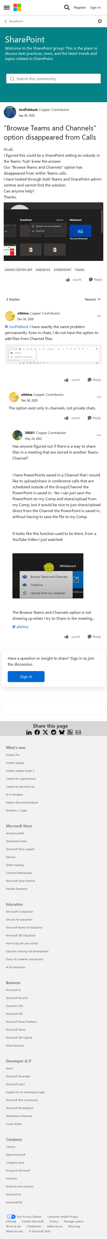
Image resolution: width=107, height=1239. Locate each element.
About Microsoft (15, 1154)
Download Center (16, 841)
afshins (23, 313)
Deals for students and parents (24, 959)
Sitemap (11, 1221)
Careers (10, 1146)
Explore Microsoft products (22, 802)
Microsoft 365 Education (20, 935)
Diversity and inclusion (19, 1186)
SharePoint (16, 21)
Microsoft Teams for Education (24, 927)
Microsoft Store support (20, 849)
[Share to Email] (78, 731)
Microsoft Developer (18, 1076)
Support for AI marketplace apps (25, 1092)
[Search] (67, 7)
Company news (15, 1162)
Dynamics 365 (14, 1006)
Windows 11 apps (16, 810)
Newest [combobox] (93, 299)
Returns (10, 857)
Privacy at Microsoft (18, 1170)
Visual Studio (14, 1124)
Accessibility (13, 1194)
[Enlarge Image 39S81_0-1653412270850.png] (47, 575)
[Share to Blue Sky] (61, 731)
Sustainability (14, 1202)
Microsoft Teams (16, 1029)
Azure (9, 1068)
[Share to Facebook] (37, 731)
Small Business (15, 1045)
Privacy (54, 1221)
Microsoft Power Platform (21, 1021)
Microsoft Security (17, 998)
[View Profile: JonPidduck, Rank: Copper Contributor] (10, 112)
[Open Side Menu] (6, 7)
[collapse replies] (53, 309)
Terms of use (13, 1226)
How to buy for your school (22, 943)
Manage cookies (74, 1221)
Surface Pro (13, 755)
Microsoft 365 (14, 1014)
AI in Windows (14, 794)
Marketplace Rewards (19, 1116)
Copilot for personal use (20, 786)
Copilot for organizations (21, 778)
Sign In (95, 7)
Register (80, 7)
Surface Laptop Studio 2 (20, 771)
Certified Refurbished (19, 873)
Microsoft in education (19, 911)
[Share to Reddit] (53, 731)
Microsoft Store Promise (20, 881)
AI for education (15, 967)
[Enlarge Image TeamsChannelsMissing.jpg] (53, 231)
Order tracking (14, 865)
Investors (11, 1178)
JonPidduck (28, 109)
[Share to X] (45, 731)
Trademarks (34, 1226)
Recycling (74, 1226)
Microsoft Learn (15, 1084)
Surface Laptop (15, 763)
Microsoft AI (13, 990)
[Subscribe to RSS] (70, 731)
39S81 (30, 432)
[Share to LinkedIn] (29, 731)
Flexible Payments (17, 889)
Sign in (26, 676)
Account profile (15, 833)
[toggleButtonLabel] (99, 21)
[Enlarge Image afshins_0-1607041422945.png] (53, 354)
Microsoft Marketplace (19, 1108)
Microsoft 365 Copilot (19, 1037)
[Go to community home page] (17, 7)
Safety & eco (54, 1226)
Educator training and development (27, 951)
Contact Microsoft (33, 1221)
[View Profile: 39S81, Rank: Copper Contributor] (17, 435)
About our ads (14, 1231)
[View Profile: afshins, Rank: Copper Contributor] (10, 316)
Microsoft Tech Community (22, 1100)
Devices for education (19, 919)
